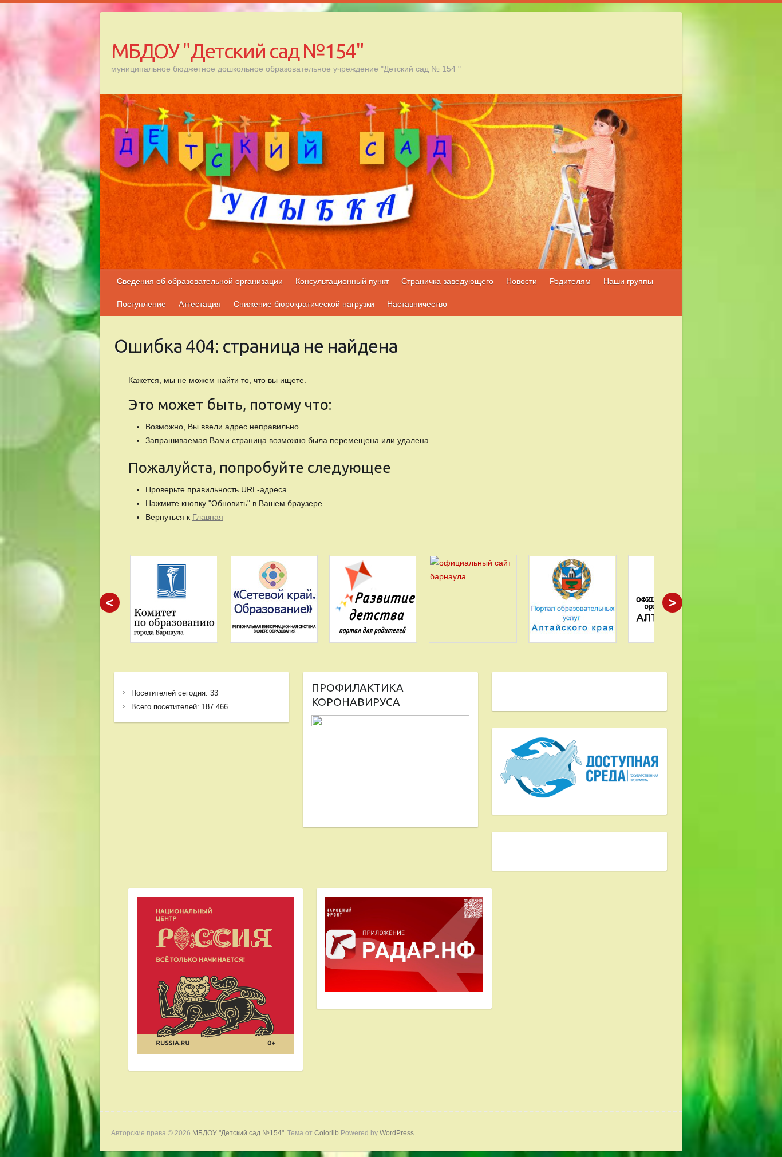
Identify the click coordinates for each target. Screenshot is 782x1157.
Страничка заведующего (447, 281)
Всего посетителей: (166, 706)
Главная (207, 517)
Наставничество (417, 304)
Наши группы (628, 281)
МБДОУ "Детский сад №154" (237, 50)
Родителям (570, 281)
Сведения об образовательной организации (200, 281)
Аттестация (200, 304)
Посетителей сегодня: (170, 693)
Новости (521, 281)
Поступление (141, 304)
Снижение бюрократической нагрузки (304, 304)
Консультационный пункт (342, 281)
